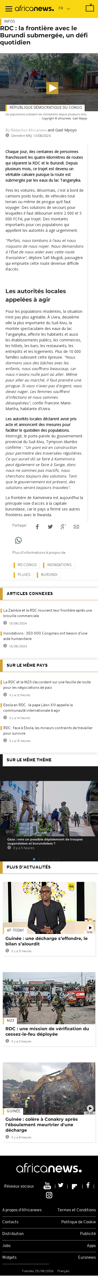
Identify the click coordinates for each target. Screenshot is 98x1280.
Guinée (13, 1111)
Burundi (49, 575)
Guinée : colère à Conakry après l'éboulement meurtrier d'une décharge (41, 1125)
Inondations (59, 565)
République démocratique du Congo (46, 108)
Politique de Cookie (78, 1222)
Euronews (87, 1258)
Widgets (9, 1258)
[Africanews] (34, 9)
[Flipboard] (75, 1186)
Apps (91, 1246)
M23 (10, 1021)
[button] (52, 88)
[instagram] (49, 1195)
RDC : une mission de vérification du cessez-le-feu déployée (47, 1031)
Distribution (13, 1234)
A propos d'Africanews (22, 1210)
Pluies (24, 575)
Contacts (10, 1222)
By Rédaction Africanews (26, 130)
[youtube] (47, 1186)
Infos (9, 22)
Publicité (88, 1234)
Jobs (6, 1246)
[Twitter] (61, 1186)
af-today (15, 931)
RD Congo (27, 565)
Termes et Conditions (76, 1210)
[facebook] (88, 1186)
